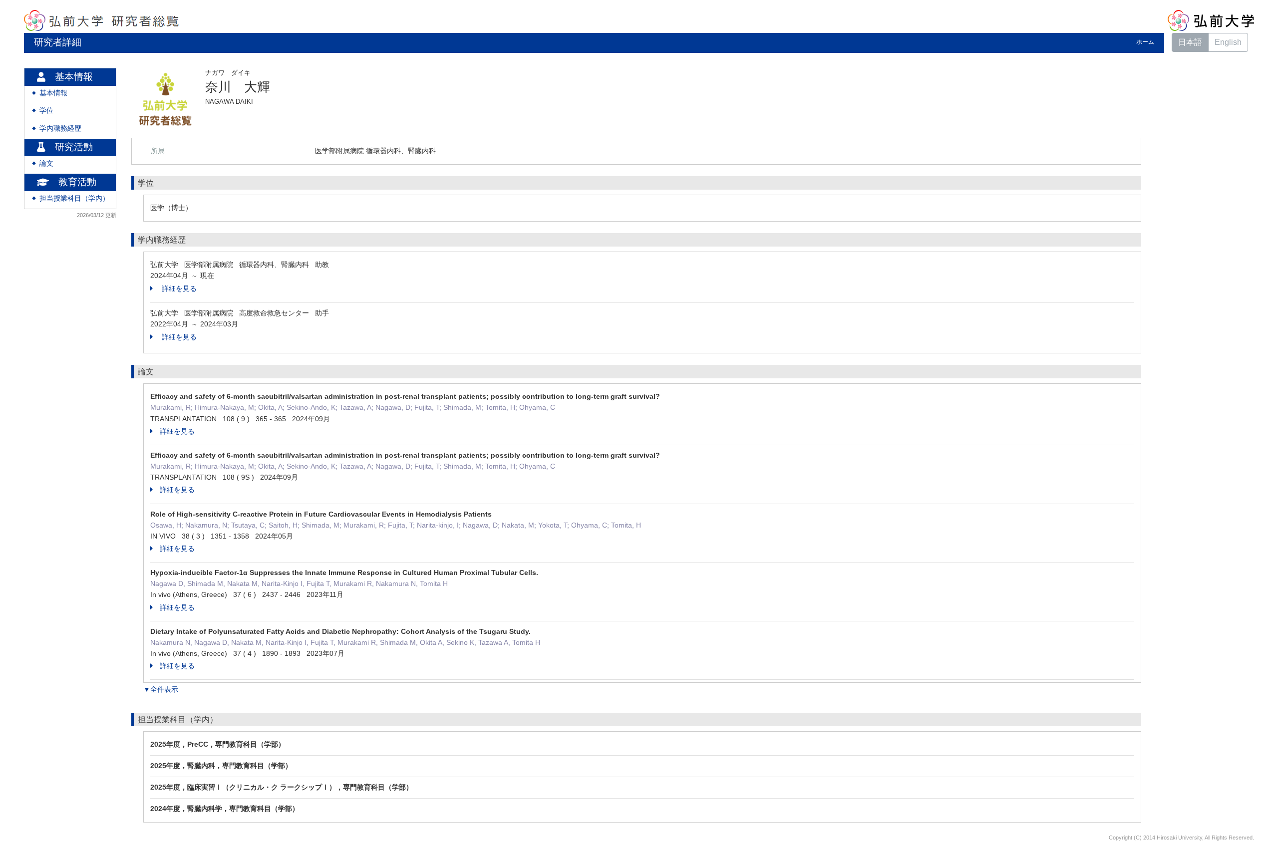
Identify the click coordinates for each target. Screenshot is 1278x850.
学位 (46, 110)
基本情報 (53, 93)
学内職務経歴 (60, 128)
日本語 (1190, 42)
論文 (46, 163)
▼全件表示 (160, 689)
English (1228, 42)
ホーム (1145, 41)
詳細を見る (178, 288)
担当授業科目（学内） (74, 198)
